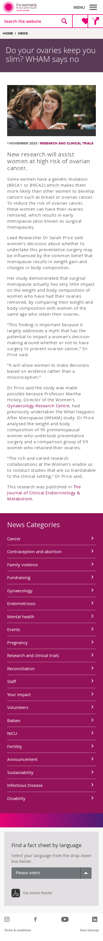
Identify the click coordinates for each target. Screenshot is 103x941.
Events (13, 629)
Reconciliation (21, 668)
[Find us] (95, 21)
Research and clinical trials (66, 143)
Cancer (14, 538)
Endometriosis (21, 603)
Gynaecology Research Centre (38, 405)
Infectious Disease (25, 785)
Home (8, 33)
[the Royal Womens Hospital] (28, 7)
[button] (86, 7)
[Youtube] (65, 919)
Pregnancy (17, 642)
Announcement (22, 759)
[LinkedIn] (95, 919)
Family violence (22, 564)
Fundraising (18, 577)
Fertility (14, 746)
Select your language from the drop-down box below (51, 858)
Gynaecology (20, 590)
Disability (16, 798)
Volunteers (17, 707)
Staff (11, 681)
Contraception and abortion (34, 551)
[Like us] (36, 919)
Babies (13, 720)
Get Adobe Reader (37, 893)
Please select (28, 873)
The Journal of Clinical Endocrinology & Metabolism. (44, 492)
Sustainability (20, 772)
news (23, 33)
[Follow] (7, 919)
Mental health (20, 616)
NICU (12, 733)
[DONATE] (81, 21)
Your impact (19, 694)
